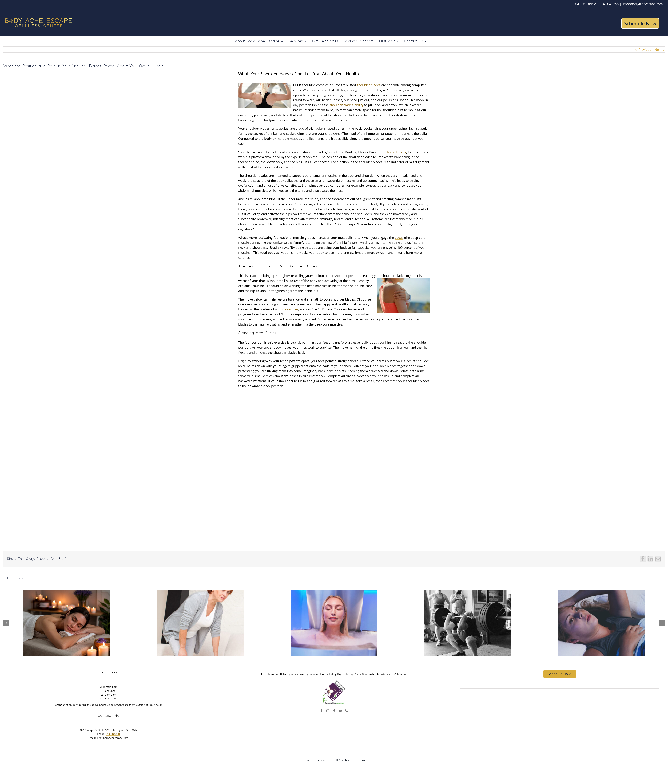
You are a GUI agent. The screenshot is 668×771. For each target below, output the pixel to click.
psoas (399, 238)
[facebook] (321, 710)
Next (658, 49)
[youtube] (340, 710)
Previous (644, 49)
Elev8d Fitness (395, 152)
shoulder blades (368, 85)
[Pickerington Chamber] (334, 680)
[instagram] (327, 710)
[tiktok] (334, 710)
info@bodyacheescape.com (642, 4)
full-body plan (288, 309)
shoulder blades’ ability (346, 105)
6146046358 (113, 734)
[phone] (346, 710)
